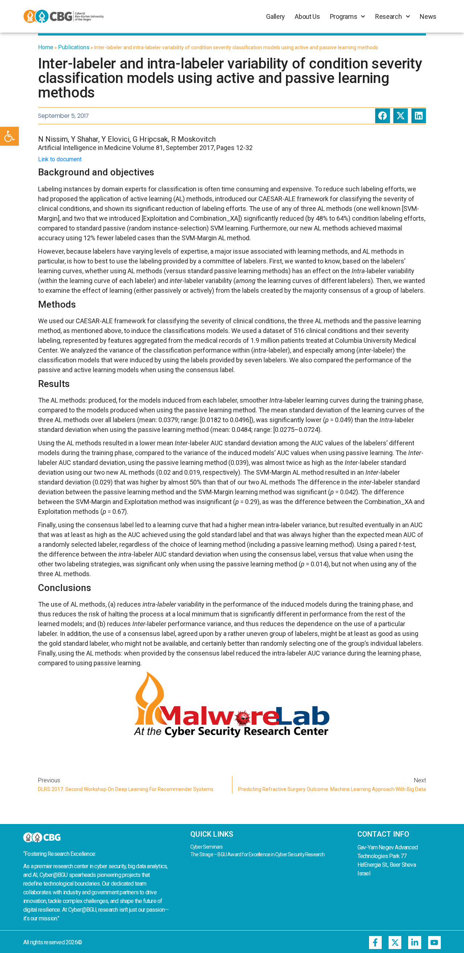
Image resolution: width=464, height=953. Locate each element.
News (428, 16)
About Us (307, 16)
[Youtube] (434, 942)
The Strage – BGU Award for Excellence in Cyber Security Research (257, 854)
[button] (9, 136)
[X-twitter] (395, 942)
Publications (74, 47)
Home (45, 47)
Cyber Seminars (206, 847)
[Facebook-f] (375, 942)
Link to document (60, 159)
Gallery (275, 16)
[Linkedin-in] (414, 942)
